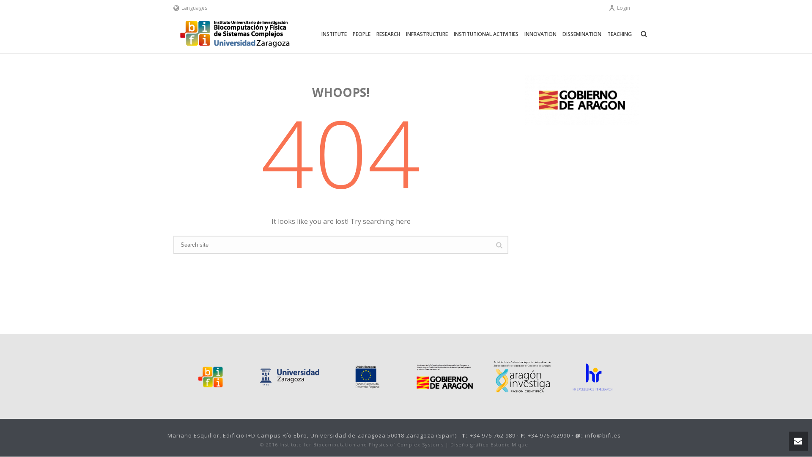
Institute (334, 34)
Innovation (540, 34)
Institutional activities (486, 34)
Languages (194, 7)
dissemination (581, 34)
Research (388, 34)
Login (623, 7)
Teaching (619, 34)
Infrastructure (427, 34)
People (361, 34)
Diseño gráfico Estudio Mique (489, 444)
